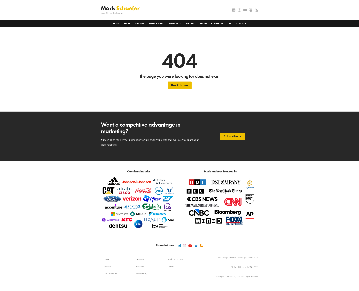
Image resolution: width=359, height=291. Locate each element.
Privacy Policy (141, 273)
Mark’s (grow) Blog (175, 259)
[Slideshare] (250, 10)
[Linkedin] (234, 10)
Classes (203, 23)
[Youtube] (245, 10)
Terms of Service (110, 273)
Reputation (140, 259)
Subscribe (140, 266)
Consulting (217, 23)
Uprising (190, 23)
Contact (241, 23)
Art (230, 23)
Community (174, 23)
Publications (156, 23)
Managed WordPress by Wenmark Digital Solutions (237, 276)
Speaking (140, 23)
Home (116, 23)
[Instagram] (239, 10)
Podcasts (107, 266)
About (127, 23)
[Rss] (256, 10)
